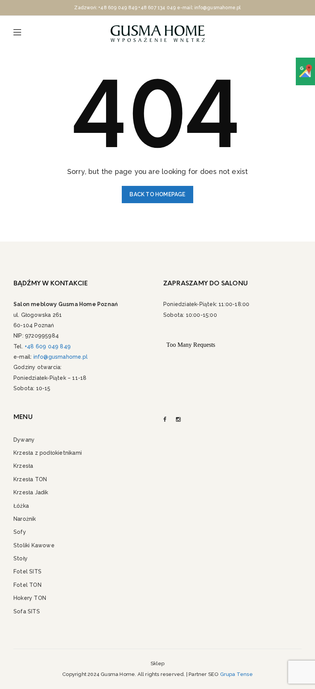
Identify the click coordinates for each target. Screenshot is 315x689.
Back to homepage (157, 194)
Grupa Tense (236, 674)
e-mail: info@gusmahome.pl (209, 7)
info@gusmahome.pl (60, 357)
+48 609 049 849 (117, 7)
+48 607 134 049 (157, 7)
